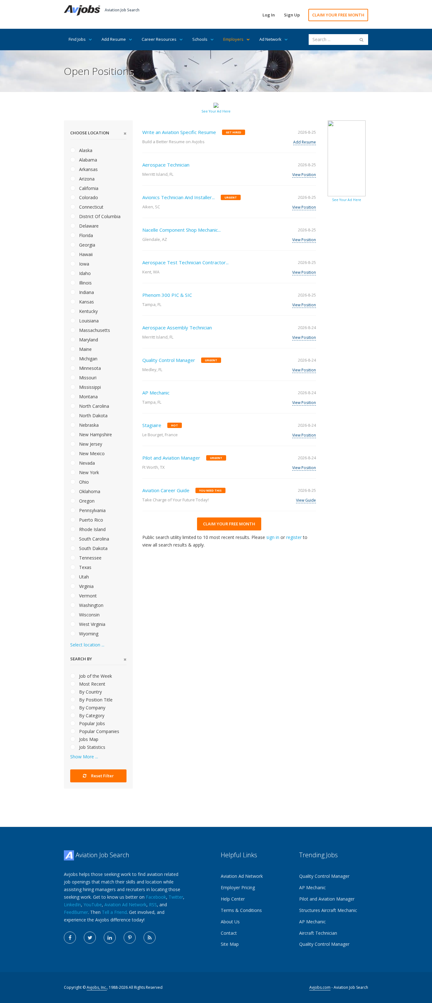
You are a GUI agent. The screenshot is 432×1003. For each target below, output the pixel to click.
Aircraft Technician (318, 933)
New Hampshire (95, 434)
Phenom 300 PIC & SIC (167, 295)
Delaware (88, 226)
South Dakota (93, 548)
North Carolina (93, 406)
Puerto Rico (90, 520)
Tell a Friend (114, 912)
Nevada (86, 463)
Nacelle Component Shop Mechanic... (181, 230)
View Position (304, 174)
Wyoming (88, 634)
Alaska (85, 150)
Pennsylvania (92, 510)
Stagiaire (151, 425)
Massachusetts (94, 330)
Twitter (176, 897)
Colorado (88, 197)
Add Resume (114, 39)
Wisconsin (89, 615)
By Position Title (95, 700)
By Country (90, 692)
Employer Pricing (238, 887)
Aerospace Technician (165, 165)
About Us (230, 922)
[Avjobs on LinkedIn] (110, 938)
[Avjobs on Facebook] (70, 938)
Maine (85, 349)
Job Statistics (91, 747)
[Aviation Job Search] (82, 10)
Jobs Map (88, 739)
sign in (272, 537)
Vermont (87, 596)
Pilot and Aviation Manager (171, 458)
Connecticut (90, 207)
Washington (90, 605)
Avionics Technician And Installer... (178, 197)
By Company (91, 708)
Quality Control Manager (168, 360)
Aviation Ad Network (125, 905)
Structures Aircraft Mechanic (328, 910)
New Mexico (91, 453)
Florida (85, 235)
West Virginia (91, 624)
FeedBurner (76, 912)
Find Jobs (77, 39)
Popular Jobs (91, 723)
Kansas (86, 302)
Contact (229, 933)
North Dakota (93, 416)
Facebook (156, 897)
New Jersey (90, 444)
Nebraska (88, 425)
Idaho (84, 273)
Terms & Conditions (241, 910)
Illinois (85, 283)
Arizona (86, 179)
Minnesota (89, 368)
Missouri (87, 378)
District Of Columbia (99, 216)
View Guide (306, 500)
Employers (233, 39)
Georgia (86, 245)
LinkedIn (72, 905)
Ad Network (270, 39)
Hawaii (85, 254)
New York (88, 472)
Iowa (83, 264)
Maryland (88, 340)
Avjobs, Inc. (97, 987)
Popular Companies (98, 731)
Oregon (86, 501)
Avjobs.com (319, 987)
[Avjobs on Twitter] (90, 938)
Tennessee (90, 558)
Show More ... (84, 757)
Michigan (87, 359)
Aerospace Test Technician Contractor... (185, 262)
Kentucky (88, 311)
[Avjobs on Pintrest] (130, 938)
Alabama (87, 160)
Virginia (86, 586)
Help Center (233, 899)
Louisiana (88, 321)
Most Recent (91, 684)
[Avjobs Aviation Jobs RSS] (150, 938)
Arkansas (88, 169)
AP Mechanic (156, 392)
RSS (153, 905)
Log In (268, 15)
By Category (91, 715)
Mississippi (89, 387)
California (88, 188)
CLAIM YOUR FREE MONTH (338, 15)
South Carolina (93, 539)
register (294, 537)
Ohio (83, 482)
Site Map (230, 944)
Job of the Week (95, 676)
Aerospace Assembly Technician (177, 327)
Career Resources (159, 39)
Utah (83, 577)
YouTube (92, 905)
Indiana (86, 292)
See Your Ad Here (216, 111)
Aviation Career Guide (165, 490)
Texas (84, 567)
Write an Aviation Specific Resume (179, 132)
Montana (88, 397)
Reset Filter (102, 776)
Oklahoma (89, 491)
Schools (199, 39)
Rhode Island (92, 529)
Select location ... (87, 645)
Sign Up (292, 15)
